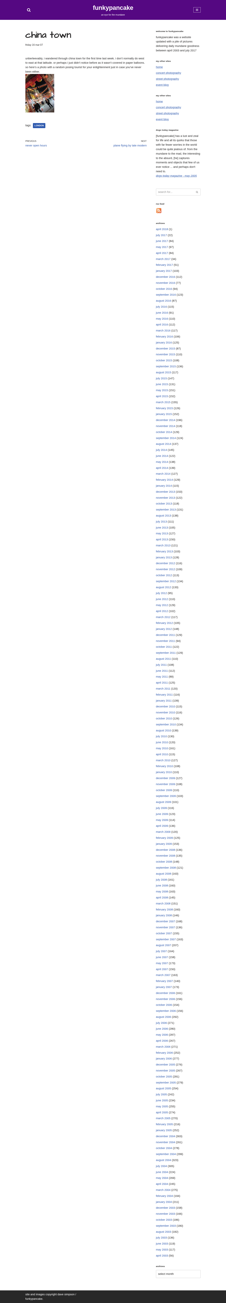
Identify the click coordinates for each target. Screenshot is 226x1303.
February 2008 (164, 909)
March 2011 (163, 688)
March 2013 (163, 545)
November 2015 (165, 354)
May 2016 (162, 318)
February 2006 (164, 1052)
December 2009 (165, 778)
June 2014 (162, 455)
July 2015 (161, 378)
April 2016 (162, 324)
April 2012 (162, 611)
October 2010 (164, 718)
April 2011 (162, 682)
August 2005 (163, 1088)
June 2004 (162, 1172)
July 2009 (161, 808)
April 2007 (162, 969)
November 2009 (165, 784)
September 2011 (166, 652)
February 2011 (164, 694)
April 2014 (162, 467)
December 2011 (165, 635)
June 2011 (162, 670)
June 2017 (162, 241)
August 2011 (163, 658)
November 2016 (165, 282)
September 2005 (166, 1082)
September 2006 (166, 1010)
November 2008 (165, 855)
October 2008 (164, 861)
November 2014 (165, 426)
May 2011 (162, 676)
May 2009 (162, 820)
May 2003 (162, 1249)
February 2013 (164, 551)
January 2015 (164, 414)
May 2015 (162, 390)
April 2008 (162, 897)
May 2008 (162, 891)
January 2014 (164, 485)
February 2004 (164, 1195)
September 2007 (166, 939)
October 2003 (164, 1219)
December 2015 (165, 348)
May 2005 (162, 1106)
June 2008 (162, 885)
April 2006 (162, 1040)
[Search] (29, 10)
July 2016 (161, 306)
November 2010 (165, 712)
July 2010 (161, 736)
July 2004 (161, 1166)
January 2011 (164, 700)
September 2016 (166, 294)
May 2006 (162, 1034)
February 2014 (164, 479)
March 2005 (163, 1118)
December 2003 (165, 1207)
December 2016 (165, 276)
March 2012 (163, 617)
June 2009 (162, 814)
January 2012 (164, 629)
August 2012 (163, 587)
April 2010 (162, 754)
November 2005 (165, 1070)
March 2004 (163, 1189)
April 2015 (162, 396)
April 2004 (162, 1183)
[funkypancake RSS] (159, 212)
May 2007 (162, 963)
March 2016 (163, 330)
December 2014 (165, 420)
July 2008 (161, 879)
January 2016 (164, 342)
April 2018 (162, 229)
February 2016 (164, 336)
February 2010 (164, 766)
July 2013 (161, 521)
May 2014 (162, 461)
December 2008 (165, 849)
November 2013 (165, 497)
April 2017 (162, 253)
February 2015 (164, 408)
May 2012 (162, 605)
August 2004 (163, 1160)
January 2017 (164, 270)
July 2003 (161, 1237)
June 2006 (162, 1028)
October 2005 (164, 1076)
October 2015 (164, 360)
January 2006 (164, 1058)
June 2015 (162, 384)
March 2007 (163, 975)
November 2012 (165, 569)
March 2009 (163, 831)
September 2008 (166, 867)
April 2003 (162, 1255)
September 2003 (166, 1225)
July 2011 (161, 664)
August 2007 (163, 945)
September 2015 (166, 366)
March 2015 (163, 402)
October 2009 (164, 790)
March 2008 (163, 903)
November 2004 (165, 1142)
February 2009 (164, 837)
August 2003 (163, 1231)
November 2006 (165, 999)
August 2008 (163, 873)
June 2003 (162, 1243)
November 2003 (165, 1213)
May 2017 (162, 247)
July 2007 (161, 951)
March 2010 (163, 760)
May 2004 (162, 1177)
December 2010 (165, 706)
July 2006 (161, 1022)
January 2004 (164, 1201)
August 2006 (163, 1016)
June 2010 (162, 742)
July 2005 (161, 1094)
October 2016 (164, 288)
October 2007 (164, 933)
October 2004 (164, 1148)
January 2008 (164, 915)
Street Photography (167, 78)
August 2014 (163, 443)
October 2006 (164, 1004)
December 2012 (165, 563)
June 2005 (162, 1100)
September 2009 (166, 796)
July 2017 (161, 235)
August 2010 (163, 730)
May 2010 (162, 748)
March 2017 (163, 259)
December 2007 (165, 921)
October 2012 (164, 575)
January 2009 (164, 843)
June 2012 (162, 599)
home (159, 67)
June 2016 (162, 312)
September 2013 (166, 509)
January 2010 (164, 772)
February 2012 (164, 623)
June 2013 (162, 527)
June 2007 (162, 957)
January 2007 (164, 987)
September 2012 (166, 581)
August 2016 (163, 300)
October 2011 (164, 646)
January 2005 (164, 1130)
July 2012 (161, 593)
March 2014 (163, 473)
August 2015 (163, 372)
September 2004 (166, 1154)
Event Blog (162, 84)
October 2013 (164, 503)
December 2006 (165, 993)
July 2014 (161, 449)
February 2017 (164, 264)
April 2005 (162, 1112)
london (39, 125)
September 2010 (166, 724)
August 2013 (163, 515)
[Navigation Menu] (197, 9)
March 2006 (163, 1046)
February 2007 (164, 981)
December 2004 (165, 1136)
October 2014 (164, 432)
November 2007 (165, 927)
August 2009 (163, 802)
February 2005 (164, 1124)
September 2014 (166, 438)
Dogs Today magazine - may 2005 (176, 175)
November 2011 (165, 641)
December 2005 (165, 1064)
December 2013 (165, 491)
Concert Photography (168, 72)
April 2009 (162, 825)
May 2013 (162, 533)
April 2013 (162, 539)
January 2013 (164, 557)
